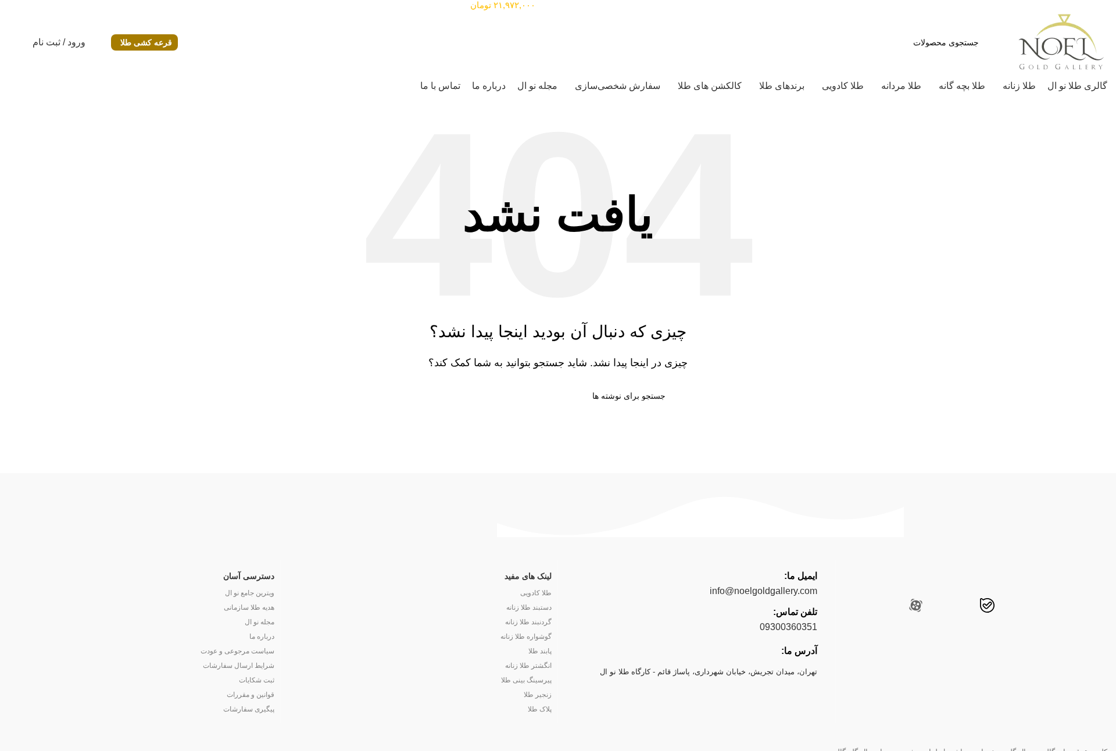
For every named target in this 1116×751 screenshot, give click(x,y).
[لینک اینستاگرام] (1057, 607)
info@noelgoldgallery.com (763, 591)
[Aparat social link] (916, 606)
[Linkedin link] (1011, 607)
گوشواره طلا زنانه (526, 636)
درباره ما (261, 636)
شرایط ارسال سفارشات (238, 665)
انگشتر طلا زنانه (528, 665)
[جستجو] (455, 395)
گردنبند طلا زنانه (528, 622)
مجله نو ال (259, 622)
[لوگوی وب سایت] (1060, 42)
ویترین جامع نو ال (249, 593)
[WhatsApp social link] (963, 607)
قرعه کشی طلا (146, 42)
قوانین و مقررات (250, 695)
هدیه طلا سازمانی (249, 607)
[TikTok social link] (940, 607)
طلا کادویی (536, 593)
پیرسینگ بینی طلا (526, 680)
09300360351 (788, 627)
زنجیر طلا (538, 695)
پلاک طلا (540, 709)
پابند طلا (540, 651)
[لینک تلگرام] (891, 607)
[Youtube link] (1034, 607)
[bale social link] (987, 606)
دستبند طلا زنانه (529, 607)
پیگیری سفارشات (248, 709)
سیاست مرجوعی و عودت (237, 651)
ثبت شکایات (256, 680)
